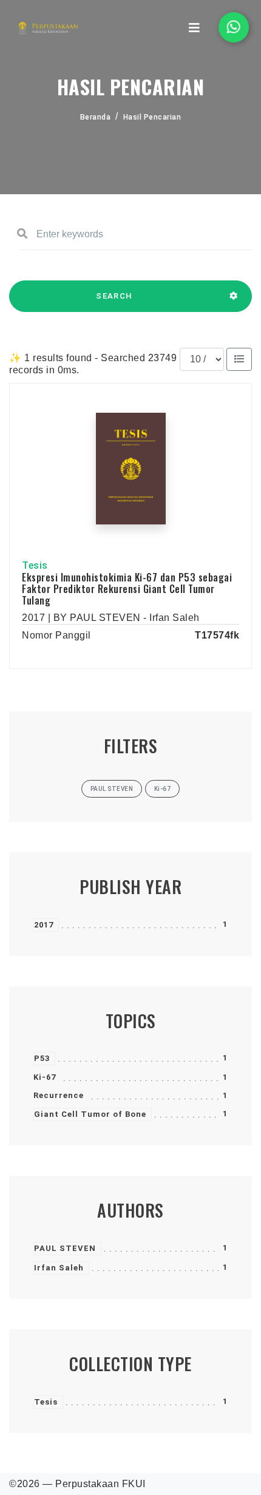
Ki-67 (44, 1077)
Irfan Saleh (59, 1267)
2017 (43, 924)
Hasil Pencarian (152, 117)
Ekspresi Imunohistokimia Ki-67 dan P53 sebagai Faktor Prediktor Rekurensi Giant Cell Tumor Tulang (127, 589)
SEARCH (114, 295)
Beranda (95, 117)
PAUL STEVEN (65, 1248)
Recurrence (58, 1095)
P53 (42, 1058)
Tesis (46, 1401)
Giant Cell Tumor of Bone (90, 1114)
